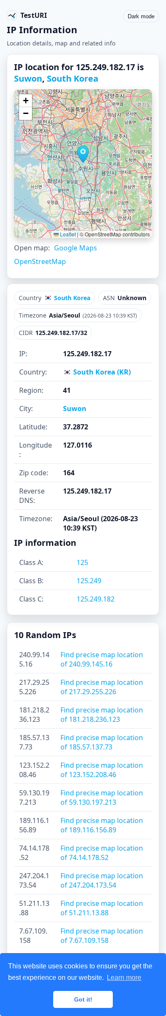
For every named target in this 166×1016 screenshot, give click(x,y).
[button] (83, 154)
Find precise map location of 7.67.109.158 (101, 935)
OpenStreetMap (40, 261)
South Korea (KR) (101, 372)
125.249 (89, 580)
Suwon (28, 78)
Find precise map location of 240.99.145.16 (101, 659)
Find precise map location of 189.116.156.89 (101, 825)
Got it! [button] (83, 999)
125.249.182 (95, 599)
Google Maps (75, 248)
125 (82, 562)
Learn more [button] (124, 977)
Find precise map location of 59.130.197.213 (101, 797)
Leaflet (67, 234)
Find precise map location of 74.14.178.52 (101, 852)
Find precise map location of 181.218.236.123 (101, 714)
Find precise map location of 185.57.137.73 (101, 742)
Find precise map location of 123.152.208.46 (101, 770)
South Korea (72, 78)
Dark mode (141, 16)
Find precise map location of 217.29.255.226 (101, 687)
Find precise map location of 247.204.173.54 (101, 880)
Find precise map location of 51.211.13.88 (101, 908)
